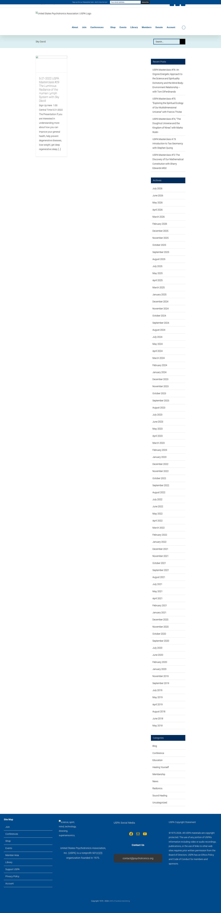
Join (7, 827)
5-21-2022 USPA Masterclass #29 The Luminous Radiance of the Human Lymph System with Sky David (49, 89)
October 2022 (159, 478)
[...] (59, 149)
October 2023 (159, 393)
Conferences (11, 834)
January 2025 (159, 294)
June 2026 (157, 195)
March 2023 (158, 443)
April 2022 (157, 520)
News (155, 781)
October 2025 (159, 245)
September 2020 (160, 640)
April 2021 (157, 598)
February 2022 (159, 534)
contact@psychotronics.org (138, 858)
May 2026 (157, 202)
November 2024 (160, 308)
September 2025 (160, 252)
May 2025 (157, 273)
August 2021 (158, 577)
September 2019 (160, 683)
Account (9, 883)
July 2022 (157, 499)
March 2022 (158, 527)
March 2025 (158, 287)
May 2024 (157, 344)
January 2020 (159, 669)
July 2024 (157, 337)
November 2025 (160, 238)
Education (157, 760)
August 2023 (158, 407)
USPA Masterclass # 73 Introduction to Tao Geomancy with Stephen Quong (167, 143)
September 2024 (160, 322)
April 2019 (157, 704)
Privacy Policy (12, 876)
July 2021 (157, 584)
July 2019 (157, 690)
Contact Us (138, 845)
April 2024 (157, 351)
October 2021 (159, 563)
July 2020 (157, 647)
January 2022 (159, 541)
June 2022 (157, 506)
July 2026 (157, 188)
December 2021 (160, 549)
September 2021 (160, 570)
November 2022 (160, 471)
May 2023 (157, 428)
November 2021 (160, 556)
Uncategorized (159, 802)
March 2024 (158, 358)
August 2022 (158, 492)
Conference (158, 753)
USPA (111, 901)
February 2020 (159, 662)
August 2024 (158, 329)
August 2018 (158, 711)
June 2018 (157, 718)
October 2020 (159, 633)
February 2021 (159, 605)
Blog (154, 746)
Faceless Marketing (122, 901)
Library (8, 862)
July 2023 (157, 414)
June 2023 (157, 421)
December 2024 (160, 301)
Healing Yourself (160, 767)
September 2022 (160, 485)
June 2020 (157, 655)
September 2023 (160, 400)
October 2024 (159, 315)
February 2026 (159, 223)
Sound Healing (159, 795)
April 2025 (157, 280)
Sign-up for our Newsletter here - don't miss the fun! (89, 2)
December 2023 (160, 379)
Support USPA (12, 869)
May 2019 (157, 697)
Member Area (12, 855)
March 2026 (158, 216)
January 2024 (159, 372)
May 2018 (157, 725)
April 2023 (157, 436)
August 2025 (158, 259)
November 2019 (160, 676)
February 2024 (159, 365)
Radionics (157, 788)
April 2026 (157, 209)
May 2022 (157, 513)
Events (8, 848)
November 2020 (160, 626)
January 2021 (159, 612)
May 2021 (157, 591)
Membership (158, 774)
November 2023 (160, 386)
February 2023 (159, 450)
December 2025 (160, 230)
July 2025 (157, 266)
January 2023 (159, 457)
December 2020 (160, 619)
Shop (8, 841)
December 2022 (160, 464)
